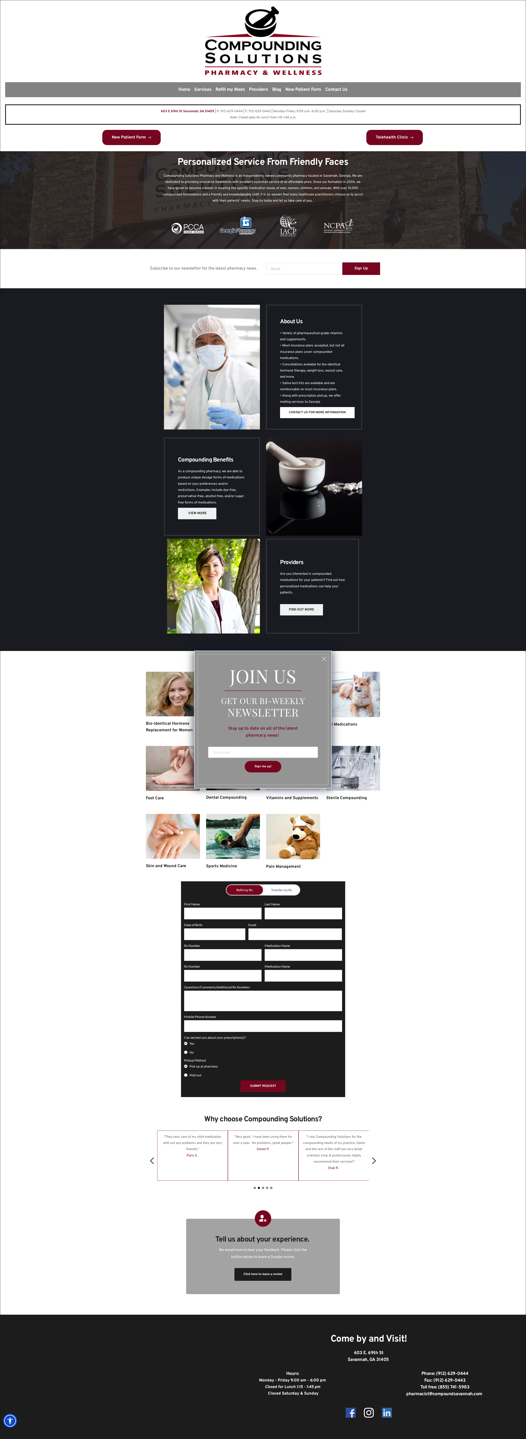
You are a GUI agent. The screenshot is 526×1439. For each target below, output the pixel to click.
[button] (324, 659)
